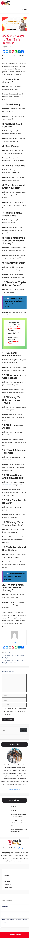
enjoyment (9, 485)
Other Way (8, 653)
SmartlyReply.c (13, 789)
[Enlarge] (20, 750)
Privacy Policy (8, 887)
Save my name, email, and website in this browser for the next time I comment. (15, 711)
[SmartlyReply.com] (6, 3)
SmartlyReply (16, 934)
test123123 (13, 806)
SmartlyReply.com (20, 3)
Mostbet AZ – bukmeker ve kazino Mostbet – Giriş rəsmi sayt (18, 823)
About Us (7, 881)
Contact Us (7, 884)
